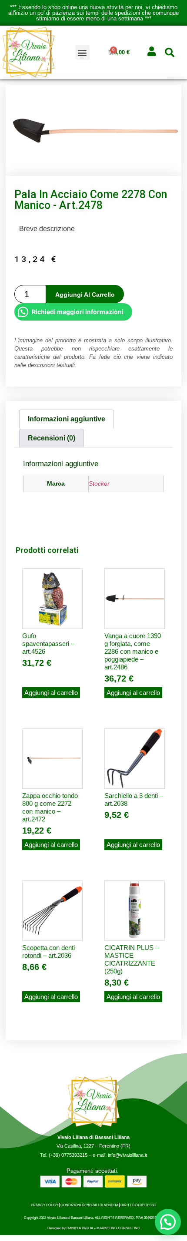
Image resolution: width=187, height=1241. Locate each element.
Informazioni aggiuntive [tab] (66, 419)
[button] (82, 52)
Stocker (99, 483)
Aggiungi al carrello (85, 294)
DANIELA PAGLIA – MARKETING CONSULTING (103, 1228)
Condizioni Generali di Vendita (89, 1205)
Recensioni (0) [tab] (51, 438)
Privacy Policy (44, 1205)
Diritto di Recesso (138, 1205)
